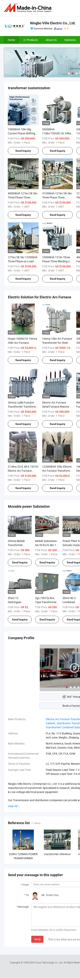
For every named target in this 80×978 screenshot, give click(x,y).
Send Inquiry (23, 150)
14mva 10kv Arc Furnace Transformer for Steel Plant (57, 343)
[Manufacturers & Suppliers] (28, 7)
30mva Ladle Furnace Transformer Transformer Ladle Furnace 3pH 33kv (23, 406)
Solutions (70, 40)
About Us (51, 40)
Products (32, 40)
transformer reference (57, 854)
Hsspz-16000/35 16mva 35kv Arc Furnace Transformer (22, 343)
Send (37, 939)
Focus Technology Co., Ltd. (49, 962)
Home (11, 40)
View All (12, 806)
